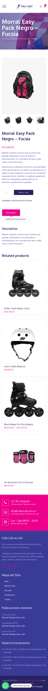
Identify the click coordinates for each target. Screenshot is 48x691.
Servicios (8, 590)
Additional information (16, 219)
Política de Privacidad (34, 686)
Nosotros (9, 686)
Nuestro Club (9, 586)
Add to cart (23, 192)
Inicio (6, 39)
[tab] (11, 212)
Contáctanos (9, 595)
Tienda (7, 599)
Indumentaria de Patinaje (21, 200)
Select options (23, 303)
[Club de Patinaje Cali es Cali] (24, 6)
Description (11, 212)
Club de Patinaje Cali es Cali (13, 617)
